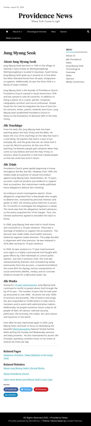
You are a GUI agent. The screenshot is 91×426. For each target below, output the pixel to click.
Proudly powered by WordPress (24, 420)
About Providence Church (16, 373)
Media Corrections (13, 38)
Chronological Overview (36, 31)
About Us (16, 31)
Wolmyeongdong (21, 329)
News (53, 31)
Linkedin (11, 394)
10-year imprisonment (26, 285)
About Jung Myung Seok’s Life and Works (24, 368)
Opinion (63, 31)
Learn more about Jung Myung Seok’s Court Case (28, 379)
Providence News (45, 15)
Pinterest (42, 389)
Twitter (27, 389)
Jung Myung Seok (74, 65)
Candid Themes (74, 420)
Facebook (11, 389)
